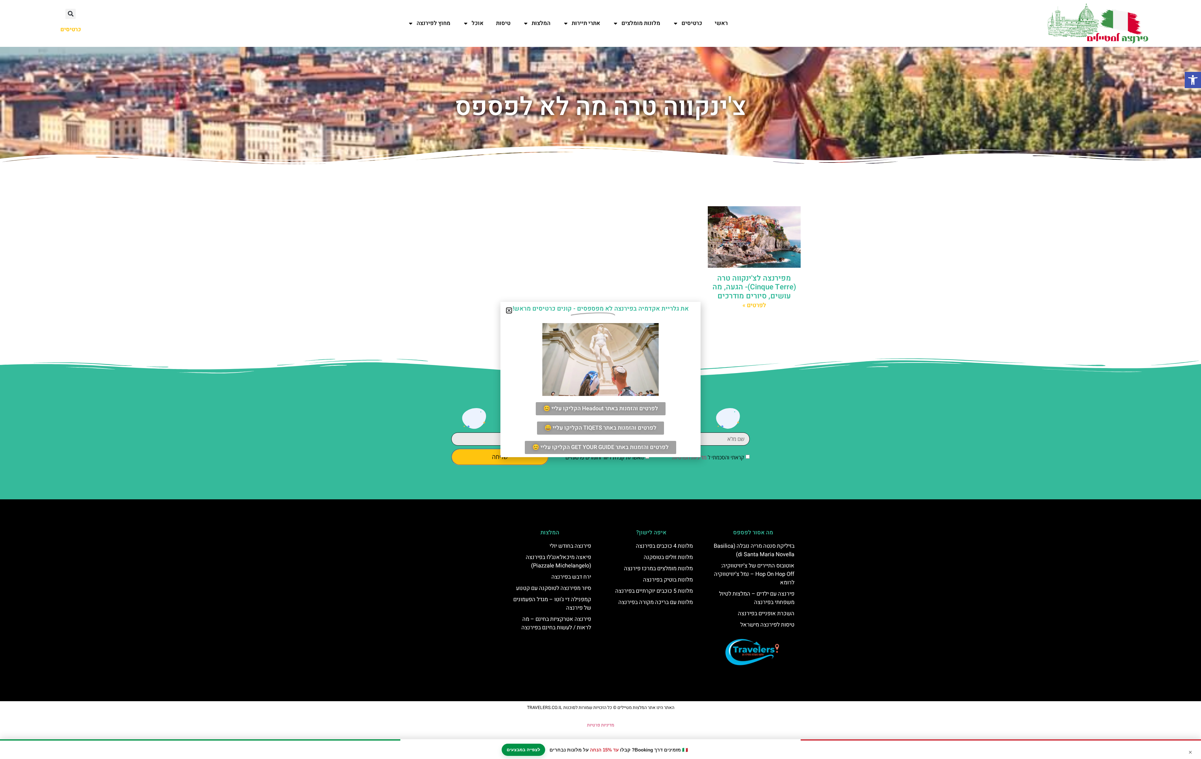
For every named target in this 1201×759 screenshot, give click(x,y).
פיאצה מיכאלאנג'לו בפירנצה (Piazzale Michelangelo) (558, 561)
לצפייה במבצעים (523, 749)
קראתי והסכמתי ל (708, 457)
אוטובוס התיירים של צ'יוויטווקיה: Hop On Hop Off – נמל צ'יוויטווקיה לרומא (754, 574)
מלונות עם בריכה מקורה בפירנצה (655, 602)
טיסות (503, 23)
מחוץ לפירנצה (433, 23)
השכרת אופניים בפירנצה (766, 613)
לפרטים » (754, 305)
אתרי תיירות (586, 23)
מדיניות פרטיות (600, 725)
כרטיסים (692, 23)
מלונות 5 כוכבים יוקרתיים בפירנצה (654, 591)
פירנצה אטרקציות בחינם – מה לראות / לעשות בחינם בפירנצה (556, 623)
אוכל (478, 23)
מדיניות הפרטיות (689, 457)
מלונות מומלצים (640, 23)
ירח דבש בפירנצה (571, 577)
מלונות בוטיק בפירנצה (668, 580)
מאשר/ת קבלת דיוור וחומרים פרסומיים (604, 457)
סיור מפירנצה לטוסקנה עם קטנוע (553, 588)
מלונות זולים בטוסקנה (668, 557)
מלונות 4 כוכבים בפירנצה (664, 546)
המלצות (541, 23)
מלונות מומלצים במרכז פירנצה (658, 568)
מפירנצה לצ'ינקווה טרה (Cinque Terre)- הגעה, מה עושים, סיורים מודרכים (754, 287)
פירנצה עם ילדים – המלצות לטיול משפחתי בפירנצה (756, 598)
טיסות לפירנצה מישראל (767, 625)
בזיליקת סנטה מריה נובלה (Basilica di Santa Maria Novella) (754, 550)
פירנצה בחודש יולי (570, 546)
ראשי (721, 23)
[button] (1193, 80)
